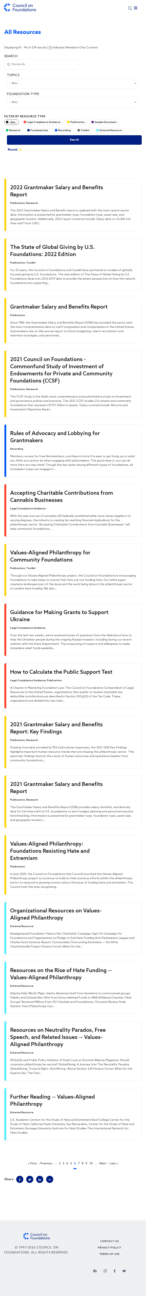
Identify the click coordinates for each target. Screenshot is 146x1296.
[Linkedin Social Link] (95, 1270)
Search (11, 56)
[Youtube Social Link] (124, 1270)
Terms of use (109, 1254)
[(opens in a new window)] (49, 1179)
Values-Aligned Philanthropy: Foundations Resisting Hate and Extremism (50, 851)
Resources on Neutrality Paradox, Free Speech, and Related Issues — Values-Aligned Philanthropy (58, 1037)
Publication (77, 122)
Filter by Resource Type (24, 116)
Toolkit (85, 130)
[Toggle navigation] (136, 9)
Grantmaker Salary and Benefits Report (59, 307)
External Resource (111, 130)
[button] (130, 8)
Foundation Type (23, 94)
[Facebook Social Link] (114, 1270)
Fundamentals (39, 130)
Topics (13, 75)
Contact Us (109, 1241)
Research (14, 130)
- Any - (13, 122)
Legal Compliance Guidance (43, 122)
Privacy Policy (109, 1247)
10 (91, 1163)
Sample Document (106, 122)
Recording (64, 130)
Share (8, 1179)
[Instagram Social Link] (105, 1270)
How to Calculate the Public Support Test (61, 672)
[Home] (20, 9)
